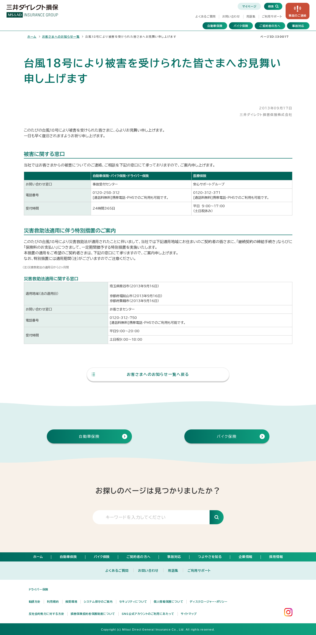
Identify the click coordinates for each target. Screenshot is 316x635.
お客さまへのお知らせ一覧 (61, 36)
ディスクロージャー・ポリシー (208, 601)
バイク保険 (241, 25)
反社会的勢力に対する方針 (46, 613)
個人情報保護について (168, 601)
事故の (297, 15)
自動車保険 (214, 25)
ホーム (31, 36)
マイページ (249, 6)
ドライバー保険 (38, 589)
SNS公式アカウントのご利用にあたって (148, 613)
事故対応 (298, 25)
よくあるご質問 (205, 16)
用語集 (251, 16)
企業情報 (245, 556)
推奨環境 (71, 601)
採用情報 (276, 556)
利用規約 (53, 601)
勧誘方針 (35, 601)
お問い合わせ (231, 16)
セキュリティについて (133, 601)
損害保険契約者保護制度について (93, 613)
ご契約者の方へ (270, 25)
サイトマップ (189, 613)
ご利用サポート (272, 16)
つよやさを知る (210, 556)
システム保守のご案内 (98, 601)
